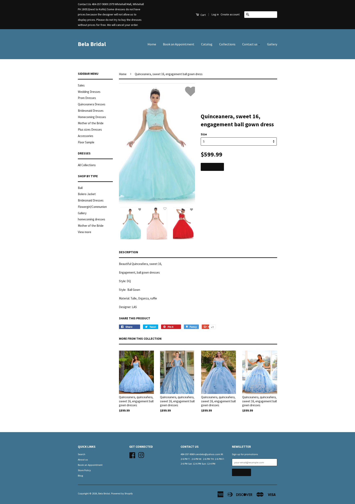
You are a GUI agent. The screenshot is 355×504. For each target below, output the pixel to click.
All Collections (87, 165)
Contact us (250, 44)
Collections (227, 44)
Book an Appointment (178, 44)
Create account (230, 14)
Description (128, 252)
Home (152, 44)
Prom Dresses (87, 98)
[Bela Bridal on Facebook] (132, 454)
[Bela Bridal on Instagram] (141, 454)
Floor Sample (86, 142)
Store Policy (84, 470)
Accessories (85, 136)
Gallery (272, 44)
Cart (203, 15)
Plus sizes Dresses (90, 129)
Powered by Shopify (122, 493)
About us (83, 459)
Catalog (206, 44)
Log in (215, 14)
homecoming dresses (91, 219)
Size (204, 134)
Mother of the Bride (91, 123)
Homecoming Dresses (92, 117)
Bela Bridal (92, 44)
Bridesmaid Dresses (91, 111)
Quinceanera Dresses (91, 104)
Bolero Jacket (87, 194)
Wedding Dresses (89, 92)
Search (81, 454)
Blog (80, 475)
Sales (81, 85)
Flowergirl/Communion (92, 207)
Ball (80, 188)
